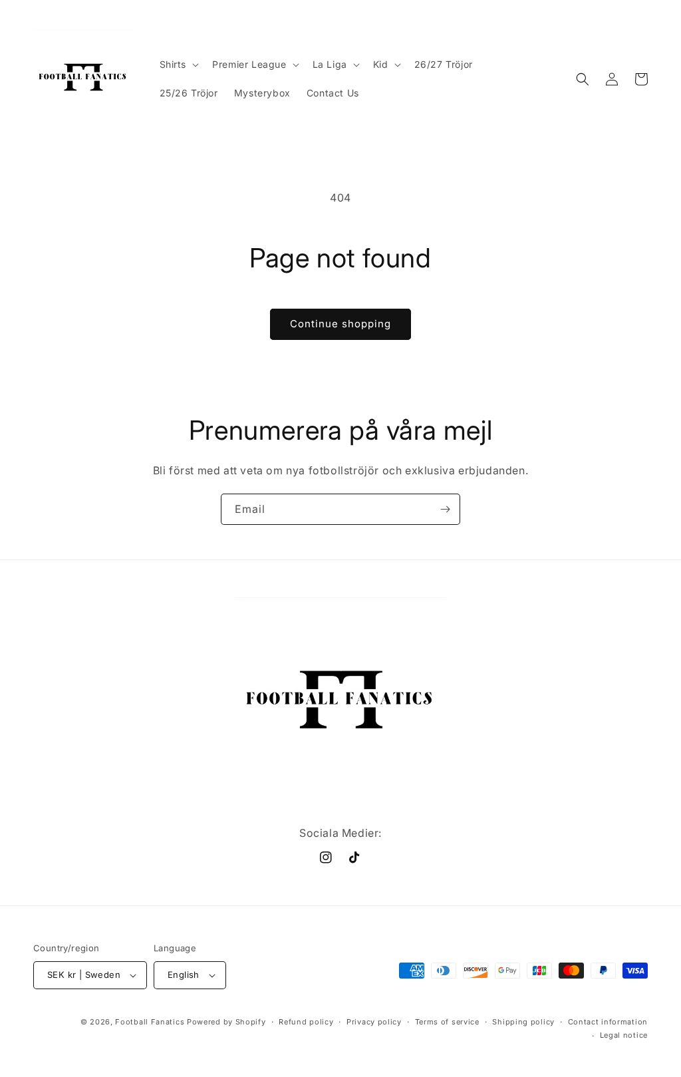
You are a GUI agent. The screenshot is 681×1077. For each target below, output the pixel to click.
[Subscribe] (445, 509)
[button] (178, 64)
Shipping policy (523, 1021)
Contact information (608, 1021)
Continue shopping (340, 323)
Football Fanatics (149, 1021)
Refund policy (306, 1021)
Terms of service (447, 1021)
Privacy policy (374, 1021)
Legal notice (624, 1035)
